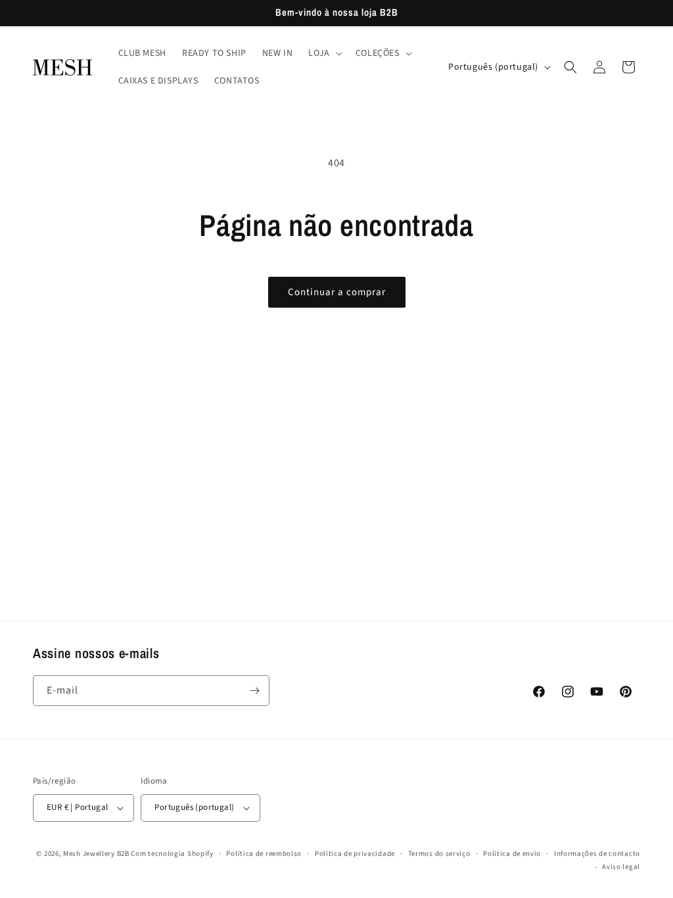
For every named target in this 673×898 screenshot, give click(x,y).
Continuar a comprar (337, 292)
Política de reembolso (264, 854)
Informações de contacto (597, 854)
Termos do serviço (439, 854)
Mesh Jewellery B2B (96, 854)
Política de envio (512, 854)
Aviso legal (621, 867)
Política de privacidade (355, 854)
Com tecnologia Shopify (172, 854)
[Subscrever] (254, 690)
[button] (323, 53)
